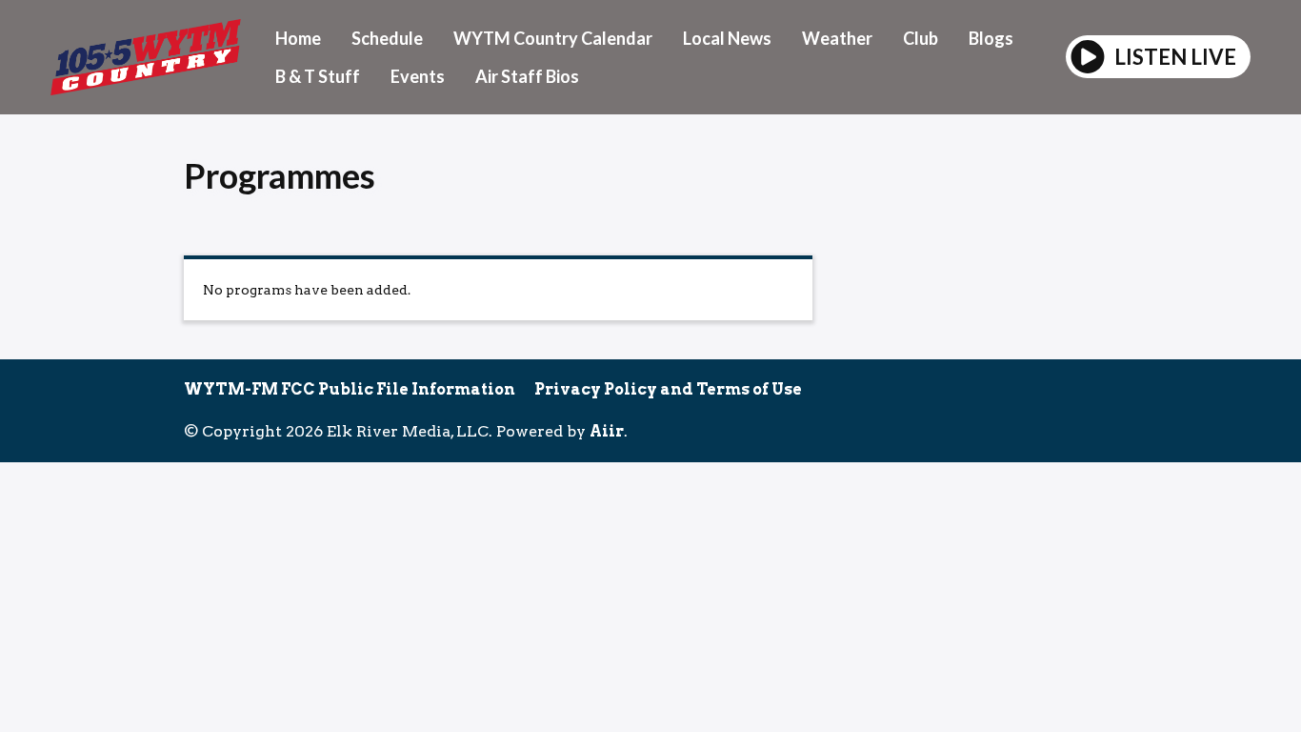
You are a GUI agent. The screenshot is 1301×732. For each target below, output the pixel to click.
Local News (727, 38)
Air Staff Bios (527, 76)
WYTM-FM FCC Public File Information (349, 389)
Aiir (607, 431)
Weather (837, 38)
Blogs (991, 38)
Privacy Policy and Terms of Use (668, 389)
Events (417, 76)
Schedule (387, 38)
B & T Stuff (317, 76)
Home (298, 38)
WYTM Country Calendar (552, 38)
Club (920, 38)
